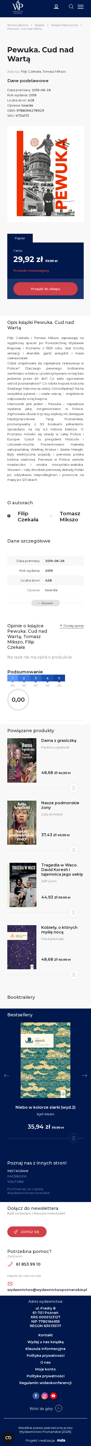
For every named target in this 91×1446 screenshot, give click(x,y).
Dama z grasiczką (58, 740)
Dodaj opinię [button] (74, 626)
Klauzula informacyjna (45, 1349)
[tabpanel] (45, 1080)
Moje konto (45, 1369)
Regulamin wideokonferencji (45, 1383)
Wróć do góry (41, 1409)
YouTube (15, 1182)
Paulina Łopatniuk (55, 747)
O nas (45, 1362)
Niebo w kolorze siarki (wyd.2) (45, 1107)
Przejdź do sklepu (45, 289)
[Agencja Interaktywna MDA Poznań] (60, 1440)
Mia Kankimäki (52, 939)
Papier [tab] (20, 238)
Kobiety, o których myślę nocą (59, 929)
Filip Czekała (31, 71)
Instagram (17, 1171)
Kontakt (45, 1335)
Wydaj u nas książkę (45, 1342)
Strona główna (17, 25)
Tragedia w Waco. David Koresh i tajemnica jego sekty (62, 870)
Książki (39, 25)
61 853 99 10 (28, 1264)
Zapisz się (30, 1232)
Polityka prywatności (46, 1355)
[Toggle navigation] (71, 6)
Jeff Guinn (49, 881)
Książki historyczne (64, 25)
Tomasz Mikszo (54, 71)
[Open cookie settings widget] (8, 1438)
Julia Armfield (51, 814)
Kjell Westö (45, 1114)
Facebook (17, 1176)
